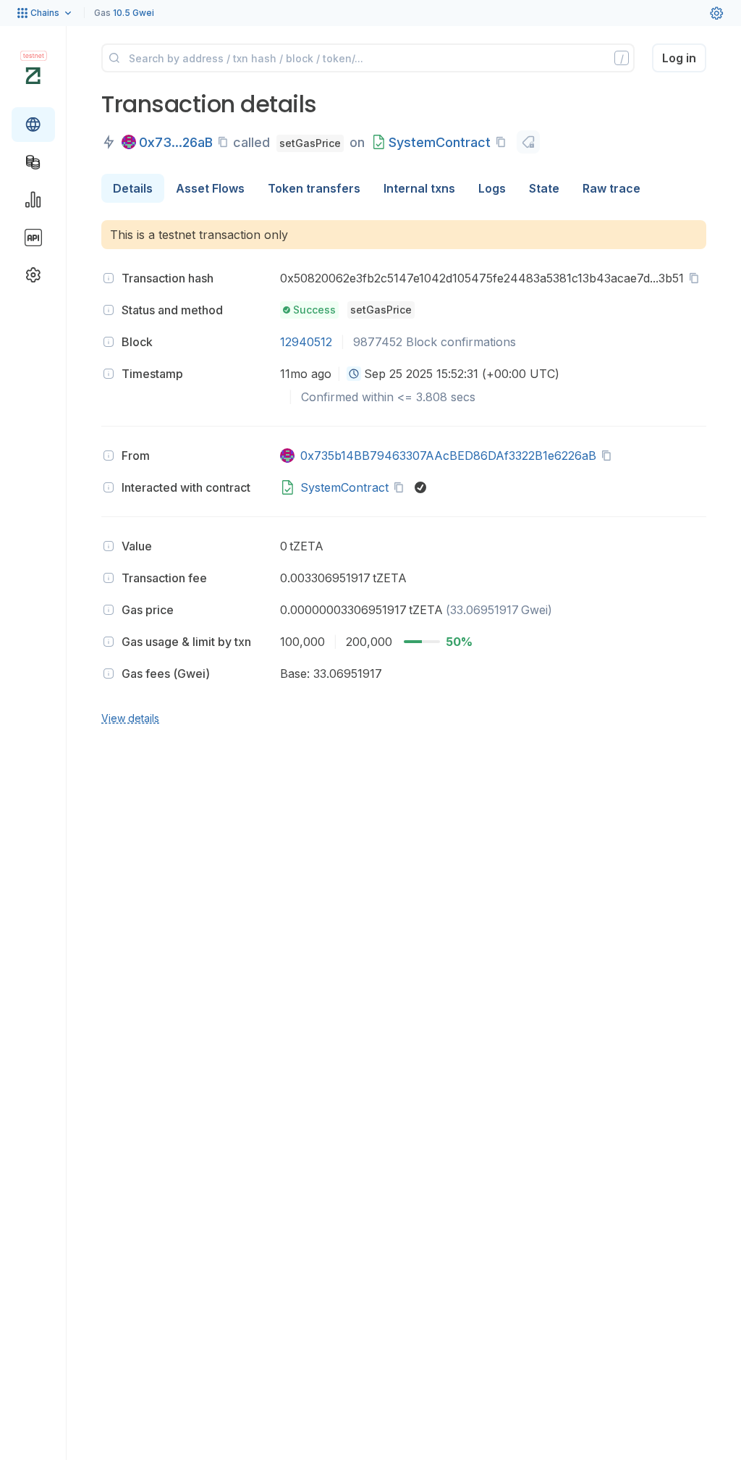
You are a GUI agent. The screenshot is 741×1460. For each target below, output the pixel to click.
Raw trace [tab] (611, 188)
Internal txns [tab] (419, 188)
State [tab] (544, 188)
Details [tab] (133, 188)
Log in (679, 58)
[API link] (33, 237)
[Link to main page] (32, 75)
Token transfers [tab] (314, 188)
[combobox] (354, 373)
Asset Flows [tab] (210, 188)
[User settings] (716, 13)
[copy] (226, 142)
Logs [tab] (492, 188)
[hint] (108, 278)
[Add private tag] (528, 142)
